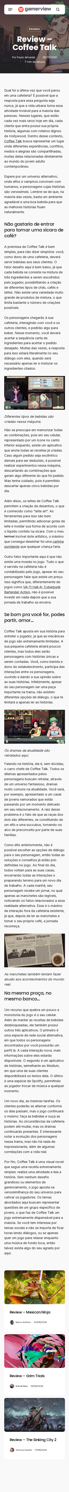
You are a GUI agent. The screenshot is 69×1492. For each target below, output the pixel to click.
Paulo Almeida (26, 57)
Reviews (34, 29)
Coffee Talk (13, 141)
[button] (10, 9)
